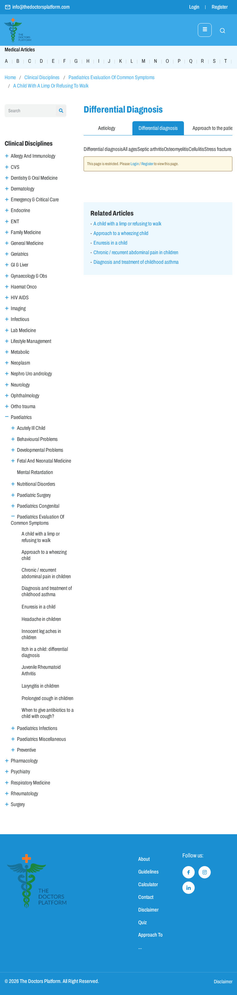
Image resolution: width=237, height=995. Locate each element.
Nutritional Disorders (36, 484)
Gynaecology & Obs (29, 276)
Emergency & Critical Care (35, 200)
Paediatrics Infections (37, 728)
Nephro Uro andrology (31, 374)
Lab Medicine (23, 330)
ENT (15, 221)
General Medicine (27, 243)
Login (194, 7)
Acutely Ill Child (31, 428)
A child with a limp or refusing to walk (41, 537)
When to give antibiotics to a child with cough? (48, 713)
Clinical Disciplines (42, 77)
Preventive (26, 750)
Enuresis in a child (39, 607)
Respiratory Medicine (30, 783)
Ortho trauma (23, 406)
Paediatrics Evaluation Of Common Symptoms (112, 77)
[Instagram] (204, 872)
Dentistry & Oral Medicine (34, 178)
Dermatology (22, 189)
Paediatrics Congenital (38, 506)
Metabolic (20, 352)
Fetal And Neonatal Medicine (44, 461)
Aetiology (106, 128)
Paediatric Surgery (34, 495)
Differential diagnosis (158, 128)
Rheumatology (24, 793)
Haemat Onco (24, 287)
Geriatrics (19, 254)
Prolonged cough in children (47, 698)
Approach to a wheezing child (44, 555)
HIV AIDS (20, 298)
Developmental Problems (40, 450)
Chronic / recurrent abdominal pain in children (46, 573)
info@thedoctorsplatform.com (41, 7)
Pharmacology (24, 761)
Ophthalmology (25, 396)
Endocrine (20, 210)
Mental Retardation (35, 472)
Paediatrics (21, 417)
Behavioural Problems (37, 439)
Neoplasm (20, 363)
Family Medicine (26, 232)
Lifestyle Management (31, 341)
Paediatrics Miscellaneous (41, 739)
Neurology (20, 385)
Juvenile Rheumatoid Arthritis (41, 670)
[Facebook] (188, 872)
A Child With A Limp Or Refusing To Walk (51, 86)
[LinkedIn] (188, 888)
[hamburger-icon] (205, 30)
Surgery (18, 804)
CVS (15, 167)
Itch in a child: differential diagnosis (45, 652)
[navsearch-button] (219, 30)
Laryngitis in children (40, 686)
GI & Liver (19, 265)
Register (220, 7)
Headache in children (41, 619)
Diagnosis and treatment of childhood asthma (47, 591)
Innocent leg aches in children (41, 634)
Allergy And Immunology (33, 156)
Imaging (18, 308)
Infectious (20, 319)
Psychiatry (20, 772)
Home (10, 77)
